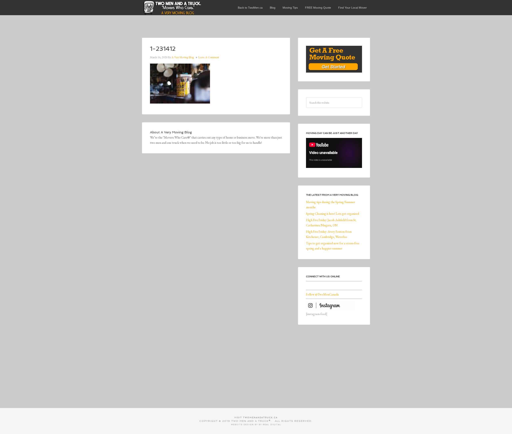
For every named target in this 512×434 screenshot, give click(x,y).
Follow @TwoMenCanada (322, 294)
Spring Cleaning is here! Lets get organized (332, 214)
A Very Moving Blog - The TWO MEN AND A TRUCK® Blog (172, 7)
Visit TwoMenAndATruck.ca (256, 417)
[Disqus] (216, 216)
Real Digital (272, 425)
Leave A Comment (208, 57)
